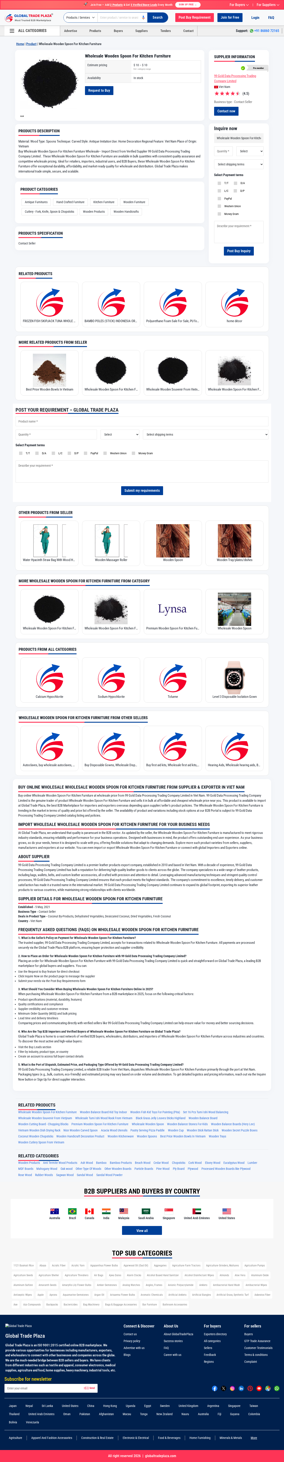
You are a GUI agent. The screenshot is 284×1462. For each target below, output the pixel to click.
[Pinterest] (250, 1388)
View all (142, 1231)
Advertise (70, 31)
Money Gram (231, 214)
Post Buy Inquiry (238, 251)
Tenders (165, 31)
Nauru (185, 1414)
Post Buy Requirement (195, 17)
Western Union (232, 206)
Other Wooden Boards (118, 1169)
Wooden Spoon (173, 560)
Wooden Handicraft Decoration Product (80, 1136)
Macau (127, 1414)
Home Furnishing (200, 1438)
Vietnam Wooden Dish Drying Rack (39, 1130)
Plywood (193, 1169)
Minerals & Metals (231, 1438)
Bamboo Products (121, 1163)
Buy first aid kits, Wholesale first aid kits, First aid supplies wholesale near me (172, 765)
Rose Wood (25, 1175)
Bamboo (101, 1163)
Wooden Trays (217, 1136)
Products (95, 31)
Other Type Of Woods (88, 1169)
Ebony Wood (212, 1163)
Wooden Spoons (147, 1136)
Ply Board (179, 1169)
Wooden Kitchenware (121, 1136)
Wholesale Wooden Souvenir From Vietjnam (45, 1118)
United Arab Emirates (41, 1414)
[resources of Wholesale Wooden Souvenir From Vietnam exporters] (173, 370)
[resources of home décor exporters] (234, 302)
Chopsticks (178, 1163)
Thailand (14, 1414)
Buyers (118, 31)
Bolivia (13, 1422)
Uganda (130, 1406)
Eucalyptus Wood (234, 1163)
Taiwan (253, 1406)
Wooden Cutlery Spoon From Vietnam (41, 1142)
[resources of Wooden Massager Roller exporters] (111, 540)
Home (20, 44)
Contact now (226, 111)
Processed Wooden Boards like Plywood (225, 1169)
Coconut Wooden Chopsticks (35, 1136)
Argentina (213, 1406)
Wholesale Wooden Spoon (234, 628)
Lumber (252, 1163)
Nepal (29, 1406)
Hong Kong (110, 1406)
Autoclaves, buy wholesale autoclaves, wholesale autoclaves (49, 765)
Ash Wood (87, 1163)
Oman (67, 1414)
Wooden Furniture (134, 202)
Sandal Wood (85, 1175)
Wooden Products (94, 211)
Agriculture (15, 1438)
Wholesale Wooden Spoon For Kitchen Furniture (111, 389)
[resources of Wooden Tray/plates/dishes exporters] (234, 540)
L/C (225, 190)
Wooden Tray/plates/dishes (234, 560)
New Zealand (164, 1414)
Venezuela (32, 1422)
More (254, 1438)
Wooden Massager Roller (111, 560)
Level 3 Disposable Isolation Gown (235, 697)
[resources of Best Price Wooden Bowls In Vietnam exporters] (49, 370)
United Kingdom (188, 1406)
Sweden (165, 1406)
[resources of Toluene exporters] (173, 677)
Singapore (234, 1406)
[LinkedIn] (241, 1388)
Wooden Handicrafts (126, 211)
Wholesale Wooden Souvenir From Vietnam (172, 389)
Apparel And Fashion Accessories (51, 1438)
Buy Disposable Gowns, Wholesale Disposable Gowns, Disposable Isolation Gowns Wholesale (111, 765)
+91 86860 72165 (266, 31)
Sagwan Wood (65, 1175)
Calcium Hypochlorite (49, 697)
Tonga (144, 1414)
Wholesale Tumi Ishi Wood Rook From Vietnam (103, 1118)
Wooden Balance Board (203, 1118)
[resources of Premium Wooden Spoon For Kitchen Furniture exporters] (173, 609)
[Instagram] (232, 1388)
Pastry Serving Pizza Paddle (147, 1130)
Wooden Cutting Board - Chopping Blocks (43, 1124)
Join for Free (230, 17)
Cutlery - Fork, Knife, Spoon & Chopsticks (49, 211)
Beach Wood (142, 1163)
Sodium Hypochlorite (111, 697)
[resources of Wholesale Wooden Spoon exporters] (234, 609)
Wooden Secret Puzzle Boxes (239, 1130)
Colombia (254, 1414)
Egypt (147, 1406)
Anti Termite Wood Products (60, 1163)
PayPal (227, 198)
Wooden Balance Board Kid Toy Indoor (103, 1112)
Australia (203, 1414)
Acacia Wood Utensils (114, 1130)
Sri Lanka (47, 1406)
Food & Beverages (169, 1438)
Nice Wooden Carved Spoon (80, 1130)
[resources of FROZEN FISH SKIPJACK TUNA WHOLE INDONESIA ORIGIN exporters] (49, 302)
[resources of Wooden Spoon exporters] (173, 540)
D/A (242, 183)
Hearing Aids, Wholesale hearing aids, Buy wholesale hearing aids (234, 765)
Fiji (219, 1414)
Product (31, 44)
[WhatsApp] (277, 1388)
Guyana (234, 1414)
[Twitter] (223, 1388)
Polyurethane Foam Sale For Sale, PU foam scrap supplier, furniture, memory (172, 321)
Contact (188, 31)
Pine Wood (163, 1169)
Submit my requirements (142, 490)
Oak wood (67, 1169)
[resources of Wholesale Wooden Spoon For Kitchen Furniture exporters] (111, 370)
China (90, 1406)
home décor (234, 321)
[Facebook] (214, 1388)
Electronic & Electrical (136, 1438)
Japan (13, 1406)
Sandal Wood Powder (109, 1175)
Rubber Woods (44, 1175)
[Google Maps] (268, 1388)
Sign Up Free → (188, 4)
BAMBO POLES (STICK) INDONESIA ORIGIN (111, 321)
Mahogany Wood (46, 1169)
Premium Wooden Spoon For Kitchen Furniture (172, 628)
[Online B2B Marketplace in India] (32, 18)
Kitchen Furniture (103, 202)
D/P (242, 190)
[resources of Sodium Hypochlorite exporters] (111, 677)
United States (70, 1406)
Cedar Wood (161, 1163)
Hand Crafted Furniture (70, 202)
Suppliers (141, 31)
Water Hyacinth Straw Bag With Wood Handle (49, 560)
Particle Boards (143, 1169)
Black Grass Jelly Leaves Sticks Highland (160, 1118)
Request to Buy (99, 90)
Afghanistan (106, 1414)
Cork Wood (195, 1163)
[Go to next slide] (22, 116)
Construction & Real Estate (97, 1438)
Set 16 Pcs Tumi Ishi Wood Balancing (205, 1112)
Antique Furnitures (36, 202)
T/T (226, 183)
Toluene (173, 697)
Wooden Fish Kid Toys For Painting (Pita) (155, 1112)
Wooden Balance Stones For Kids (187, 1124)
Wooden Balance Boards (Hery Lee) (233, 1124)
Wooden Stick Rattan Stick (203, 1130)
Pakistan (84, 1414)
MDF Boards (25, 1169)
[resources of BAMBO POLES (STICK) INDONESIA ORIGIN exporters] (111, 302)
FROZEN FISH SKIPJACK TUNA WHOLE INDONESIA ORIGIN (49, 321)
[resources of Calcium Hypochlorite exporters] (49, 677)
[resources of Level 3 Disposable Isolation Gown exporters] (234, 677)
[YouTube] (259, 1388)
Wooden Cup (176, 1130)
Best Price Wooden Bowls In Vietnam (49, 389)
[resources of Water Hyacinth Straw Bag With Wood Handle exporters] (49, 540)
